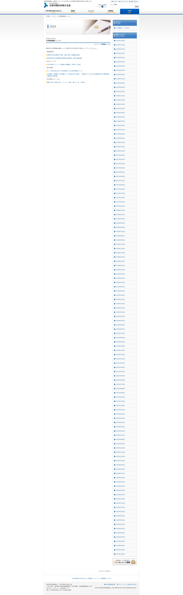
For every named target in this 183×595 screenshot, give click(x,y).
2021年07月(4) (120, 384)
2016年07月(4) (120, 129)
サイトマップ (123, 1)
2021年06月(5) (120, 380)
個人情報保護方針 (110, 584)
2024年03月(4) (120, 520)
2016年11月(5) (120, 146)
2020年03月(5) (120, 316)
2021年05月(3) (120, 376)
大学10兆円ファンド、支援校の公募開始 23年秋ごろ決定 (64, 64)
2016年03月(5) (120, 113)
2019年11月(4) (120, 299)
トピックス (91, 11)
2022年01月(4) (120, 410)
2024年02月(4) (120, 516)
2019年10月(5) (120, 295)
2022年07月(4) (120, 435)
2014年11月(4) (120, 45)
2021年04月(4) (120, 371)
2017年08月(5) (120, 185)
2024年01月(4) (120, 511)
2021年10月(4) (120, 397)
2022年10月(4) (120, 448)
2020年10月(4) (120, 346)
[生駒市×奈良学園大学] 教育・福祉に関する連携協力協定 (63, 55)
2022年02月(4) (120, 414)
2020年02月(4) (120, 312)
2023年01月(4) (120, 460)
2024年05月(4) (120, 528)
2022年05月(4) (120, 427)
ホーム (115, 1)
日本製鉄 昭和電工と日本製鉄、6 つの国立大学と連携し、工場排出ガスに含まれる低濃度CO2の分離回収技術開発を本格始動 (78, 75)
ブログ (129, 11)
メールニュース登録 (124, 562)
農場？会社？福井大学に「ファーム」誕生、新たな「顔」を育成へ (66, 82)
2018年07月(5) (120, 231)
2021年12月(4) (120, 405)
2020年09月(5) (120, 342)
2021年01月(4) (120, 359)
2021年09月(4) (120, 393)
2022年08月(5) (120, 439)
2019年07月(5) (120, 282)
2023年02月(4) (120, 465)
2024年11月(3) (120, 554)
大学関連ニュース (105, 44)
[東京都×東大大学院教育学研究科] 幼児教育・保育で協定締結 (64, 58)
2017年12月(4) (120, 202)
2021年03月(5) (120, 367)
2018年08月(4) (120, 236)
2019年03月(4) (120, 265)
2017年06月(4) (120, 176)
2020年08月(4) (120, 337)
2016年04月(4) (120, 117)
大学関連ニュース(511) (122, 28)
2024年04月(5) (120, 524)
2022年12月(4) (120, 456)
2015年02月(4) (120, 57)
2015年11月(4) (120, 96)
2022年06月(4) (120, 431)
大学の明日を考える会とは (53, 11)
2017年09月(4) (120, 189)
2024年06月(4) (120, 533)
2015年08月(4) (120, 83)
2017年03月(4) (120, 163)
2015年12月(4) (120, 100)
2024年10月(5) (120, 550)
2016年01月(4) (120, 104)
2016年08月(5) (120, 134)
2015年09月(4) (120, 87)
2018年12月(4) (120, 253)
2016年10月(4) (120, 142)
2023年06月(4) (120, 482)
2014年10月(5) (120, 40)
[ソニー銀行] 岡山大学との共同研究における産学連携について (64, 71)
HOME (48, 16)
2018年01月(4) (120, 206)
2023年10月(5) (120, 499)
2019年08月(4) (120, 286)
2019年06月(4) (120, 278)
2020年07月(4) (120, 333)
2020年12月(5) (120, 354)
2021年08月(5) (120, 388)
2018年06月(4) (120, 227)
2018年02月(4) (120, 210)
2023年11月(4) (120, 503)
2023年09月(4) (120, 494)
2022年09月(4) (120, 443)
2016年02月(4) (120, 108)
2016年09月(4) (120, 138)
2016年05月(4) (120, 121)
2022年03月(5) (120, 418)
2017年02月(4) (120, 159)
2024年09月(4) (120, 545)
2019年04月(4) (120, 270)
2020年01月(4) (120, 308)
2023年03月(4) (120, 469)
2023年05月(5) (120, 477)
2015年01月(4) (120, 53)
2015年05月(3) (120, 70)
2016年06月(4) (120, 125)
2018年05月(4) (120, 223)
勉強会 (72, 11)
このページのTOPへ (105, 571)
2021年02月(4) (120, 363)
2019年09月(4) (120, 291)
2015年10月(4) (120, 91)
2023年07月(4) (120, 486)
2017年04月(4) (120, 168)
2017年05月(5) (120, 172)
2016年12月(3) (120, 151)
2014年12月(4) (120, 49)
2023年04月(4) (120, 473)
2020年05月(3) (120, 325)
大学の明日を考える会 (65, 5)
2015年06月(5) (120, 74)
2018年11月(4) (120, 248)
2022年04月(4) (120, 422)
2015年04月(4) (120, 66)
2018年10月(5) (120, 244)
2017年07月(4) (120, 180)
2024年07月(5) (120, 537)
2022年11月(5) (120, 452)
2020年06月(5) (120, 329)
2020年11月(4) (120, 350)
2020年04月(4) (120, 320)
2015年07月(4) (120, 79)
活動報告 (110, 11)
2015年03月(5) (120, 62)
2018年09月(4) (120, 240)
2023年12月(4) (120, 507)
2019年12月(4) (120, 303)
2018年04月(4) (120, 219)
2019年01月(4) (120, 257)
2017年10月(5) (120, 193)
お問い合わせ (134, 1)
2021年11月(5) (120, 401)
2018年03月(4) (120, 214)
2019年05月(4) (120, 274)
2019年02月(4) (120, 261)
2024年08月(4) (120, 541)
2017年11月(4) (120, 197)
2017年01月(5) (120, 155)
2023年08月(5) (120, 490)
